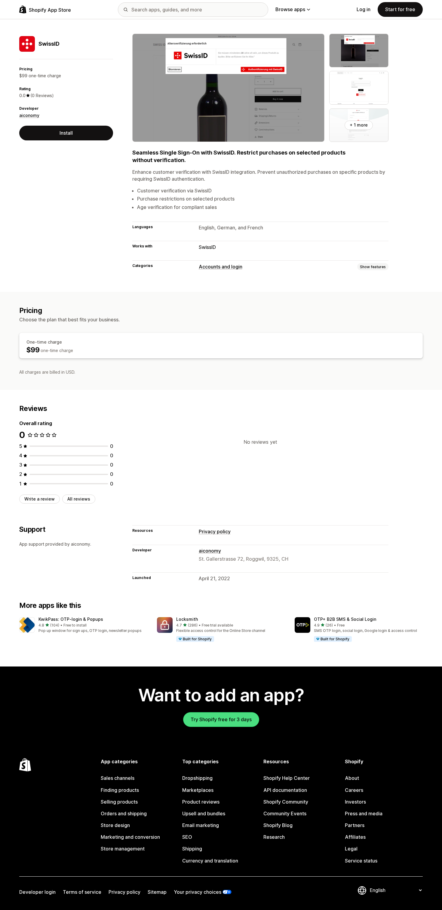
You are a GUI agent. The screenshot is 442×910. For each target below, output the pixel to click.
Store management (123, 849)
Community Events (284, 813)
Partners (354, 825)
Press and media (363, 813)
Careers (354, 790)
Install (66, 133)
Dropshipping (197, 778)
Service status (361, 861)
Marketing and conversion (130, 837)
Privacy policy (215, 532)
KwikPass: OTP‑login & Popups (70, 619)
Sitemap (157, 892)
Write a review (39, 498)
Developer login (37, 892)
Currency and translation (210, 861)
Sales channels (117, 778)
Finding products (120, 790)
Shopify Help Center (286, 778)
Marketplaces (197, 790)
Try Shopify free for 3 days (221, 719)
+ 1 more (359, 124)
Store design (115, 825)
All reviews (78, 498)
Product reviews (200, 802)
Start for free (400, 9)
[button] (83, 625)
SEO (187, 837)
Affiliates (355, 837)
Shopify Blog (278, 825)
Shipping (192, 849)
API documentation (285, 790)
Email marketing (200, 825)
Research (274, 837)
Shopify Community (285, 802)
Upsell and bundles (203, 813)
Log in (363, 9)
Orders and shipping (124, 813)
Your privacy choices (197, 892)
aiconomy (29, 115)
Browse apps (290, 9)
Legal (351, 849)
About (352, 778)
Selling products (119, 802)
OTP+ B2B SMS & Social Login (345, 619)
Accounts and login (220, 267)
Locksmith (187, 619)
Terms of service (82, 892)
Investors (355, 802)
